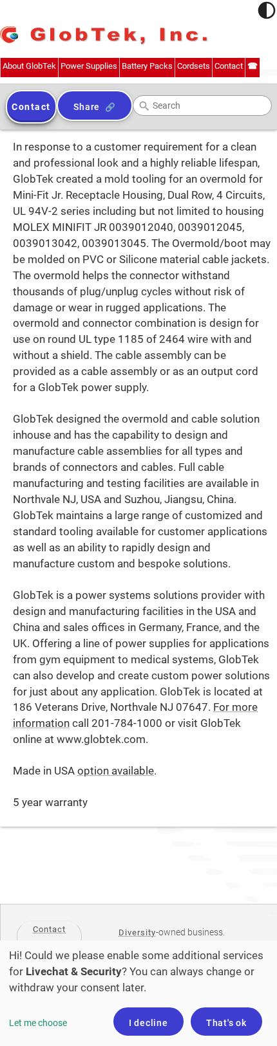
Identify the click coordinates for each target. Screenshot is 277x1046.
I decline (148, 1023)
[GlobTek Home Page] (104, 36)
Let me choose (38, 1023)
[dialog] (138, 993)
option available (115, 771)
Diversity (137, 932)
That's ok (226, 1023)
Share (86, 107)
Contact (49, 929)
